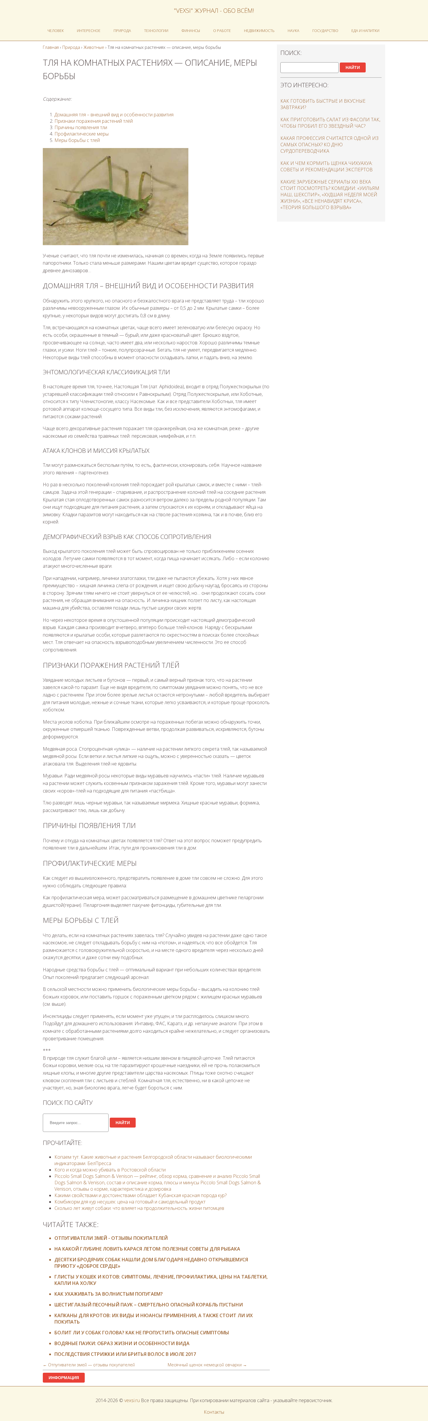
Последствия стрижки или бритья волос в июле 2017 (125, 1354)
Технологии (156, 30)
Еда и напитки (365, 30)
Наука (293, 30)
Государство (325, 30)
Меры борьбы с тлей (77, 140)
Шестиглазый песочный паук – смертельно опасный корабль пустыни (148, 1304)
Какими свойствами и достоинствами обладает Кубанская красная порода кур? (140, 1195)
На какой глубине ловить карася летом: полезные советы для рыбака (147, 1249)
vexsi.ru (132, 1400)
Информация (64, 1377)
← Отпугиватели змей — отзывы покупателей (89, 1364)
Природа (122, 30)
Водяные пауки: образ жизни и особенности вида (122, 1343)
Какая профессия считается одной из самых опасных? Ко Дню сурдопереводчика (329, 144)
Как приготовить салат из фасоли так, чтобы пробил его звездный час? (330, 122)
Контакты (214, 1412)
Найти (123, 1122)
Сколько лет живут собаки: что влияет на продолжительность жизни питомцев (139, 1208)
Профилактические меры (81, 134)
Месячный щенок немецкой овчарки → (207, 1364)
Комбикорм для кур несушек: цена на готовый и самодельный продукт (130, 1202)
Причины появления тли (80, 127)
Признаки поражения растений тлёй (93, 121)
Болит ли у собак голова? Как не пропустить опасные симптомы (141, 1332)
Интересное (88, 30)
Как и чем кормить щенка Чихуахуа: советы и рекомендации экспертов (326, 166)
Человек (55, 30)
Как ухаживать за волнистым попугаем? (108, 1294)
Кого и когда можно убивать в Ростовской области (110, 1170)
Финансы (190, 30)
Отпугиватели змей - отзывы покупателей (111, 1238)
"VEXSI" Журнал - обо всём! (214, 10)
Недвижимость (259, 30)
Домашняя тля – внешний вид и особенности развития (114, 114)
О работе (222, 30)
